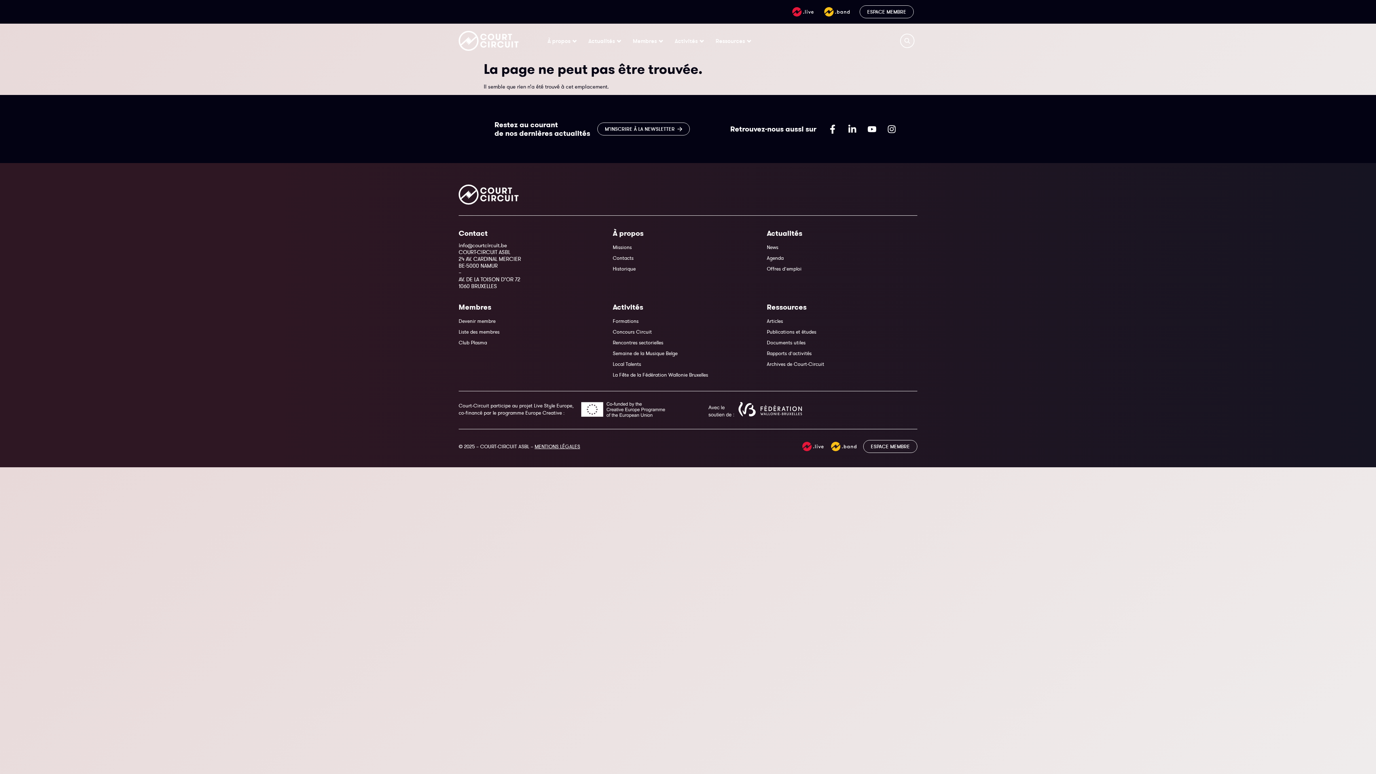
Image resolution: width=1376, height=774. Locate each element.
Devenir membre (477, 321)
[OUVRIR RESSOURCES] (749, 41)
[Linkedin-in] (852, 129)
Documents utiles (786, 342)
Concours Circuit (632, 332)
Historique (624, 269)
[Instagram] (891, 129)
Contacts (623, 258)
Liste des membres (479, 332)
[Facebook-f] (832, 129)
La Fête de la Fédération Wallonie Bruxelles (660, 375)
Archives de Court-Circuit (795, 364)
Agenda (775, 258)
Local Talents (627, 364)
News (772, 247)
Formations (626, 321)
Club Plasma (473, 342)
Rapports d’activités (789, 353)
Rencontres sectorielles (638, 342)
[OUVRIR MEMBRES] (661, 41)
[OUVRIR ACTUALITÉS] (619, 41)
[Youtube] (872, 129)
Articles (775, 321)
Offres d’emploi (784, 269)
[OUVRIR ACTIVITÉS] (701, 41)
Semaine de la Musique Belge (645, 353)
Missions (622, 247)
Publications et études (791, 332)
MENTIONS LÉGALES (557, 446)
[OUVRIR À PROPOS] (574, 41)
